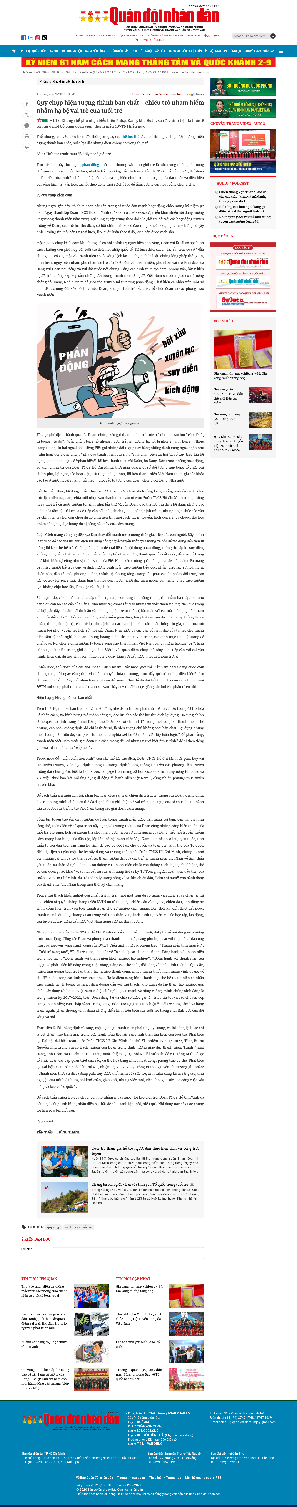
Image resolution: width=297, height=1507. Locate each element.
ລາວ (216, 35)
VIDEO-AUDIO (85, 35)
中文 (207, 35)
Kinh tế (137, 51)
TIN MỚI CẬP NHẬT (133, 1279)
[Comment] (26, 125)
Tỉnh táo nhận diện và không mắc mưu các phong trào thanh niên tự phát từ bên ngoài (44, 1291)
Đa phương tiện (72, 51)
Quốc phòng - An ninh (45, 51)
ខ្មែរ (136, 39)
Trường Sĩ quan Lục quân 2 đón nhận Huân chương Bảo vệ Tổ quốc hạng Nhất (139, 1374)
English (193, 35)
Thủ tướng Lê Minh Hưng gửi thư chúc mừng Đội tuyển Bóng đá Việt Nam (140, 1318)
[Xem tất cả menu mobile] (280, 51)
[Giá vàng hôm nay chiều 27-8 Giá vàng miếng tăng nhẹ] (243, 349)
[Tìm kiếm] (273, 36)
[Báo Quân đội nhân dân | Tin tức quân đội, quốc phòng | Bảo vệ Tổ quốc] (148, 17)
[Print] (26, 136)
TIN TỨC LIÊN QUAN (39, 1279)
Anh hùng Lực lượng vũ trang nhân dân (248, 51)
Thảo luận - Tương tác (165, 1478)
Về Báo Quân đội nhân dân (94, 1478)
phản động (90, 165)
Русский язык (153, 39)
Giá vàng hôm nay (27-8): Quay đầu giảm (227, 418)
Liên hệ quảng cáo (198, 1478)
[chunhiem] (243, 108)
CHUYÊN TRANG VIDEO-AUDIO (237, 123)
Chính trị (24, 51)
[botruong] (243, 87)
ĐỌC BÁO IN (107, 35)
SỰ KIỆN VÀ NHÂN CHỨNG (165, 35)
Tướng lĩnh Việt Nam (208, 51)
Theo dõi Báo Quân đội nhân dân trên (157, 94)
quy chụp (53, 1227)
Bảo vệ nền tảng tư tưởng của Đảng (107, 51)
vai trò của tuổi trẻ (78, 1227)
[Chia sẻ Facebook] (26, 103)
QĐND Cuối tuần (131, 35)
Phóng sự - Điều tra (179, 51)
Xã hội (148, 51)
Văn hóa (160, 51)
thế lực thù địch (135, 136)
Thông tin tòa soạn (131, 1478)
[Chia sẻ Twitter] (26, 114)
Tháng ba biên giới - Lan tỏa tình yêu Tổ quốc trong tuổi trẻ (140, 1184)
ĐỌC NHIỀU (223, 321)
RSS (218, 1478)
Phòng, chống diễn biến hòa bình (62, 81)
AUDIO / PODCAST (233, 183)
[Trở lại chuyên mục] (26, 147)
